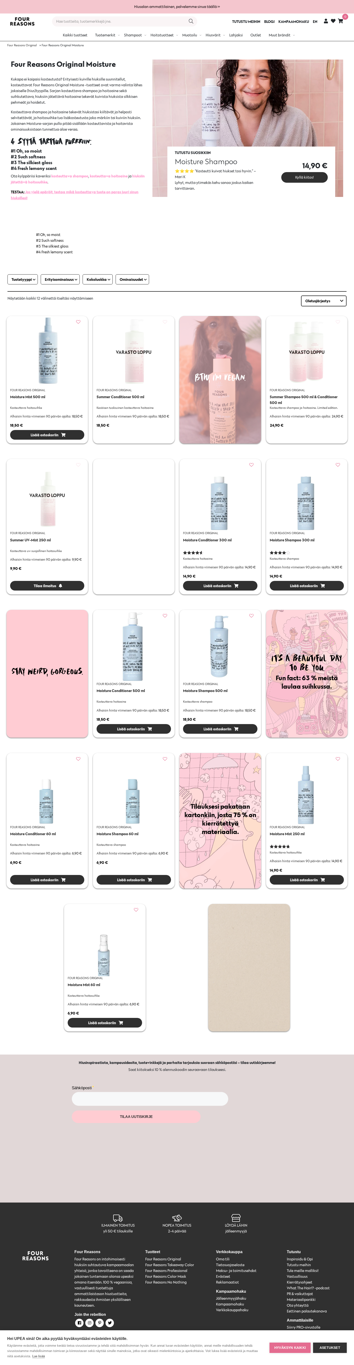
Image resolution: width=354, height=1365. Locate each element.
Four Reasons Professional (166, 1270)
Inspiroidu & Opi (300, 1259)
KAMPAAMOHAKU (293, 21)
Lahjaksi (236, 35)
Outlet (255, 35)
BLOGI (269, 21)
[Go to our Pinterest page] (99, 1324)
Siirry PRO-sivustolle (303, 1327)
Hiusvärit (213, 35)
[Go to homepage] (22, 21)
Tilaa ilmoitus (44, 585)
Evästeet (223, 1276)
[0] (340, 21)
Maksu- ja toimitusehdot (236, 1270)
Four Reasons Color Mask (165, 1276)
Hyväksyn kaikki (290, 1348)
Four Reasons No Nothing (166, 1282)
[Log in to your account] (326, 21)
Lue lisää (38, 1356)
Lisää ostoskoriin (44, 434)
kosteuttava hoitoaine (109, 176)
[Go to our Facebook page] (79, 1324)
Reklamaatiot (227, 1282)
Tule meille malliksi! (303, 1270)
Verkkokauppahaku (232, 1310)
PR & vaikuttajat (300, 1293)
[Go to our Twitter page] (109, 1324)
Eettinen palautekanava (307, 1311)
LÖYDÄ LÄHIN (236, 1225)
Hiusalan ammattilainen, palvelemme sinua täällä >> (177, 6)
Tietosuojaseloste (230, 1265)
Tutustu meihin (299, 1265)
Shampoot (133, 35)
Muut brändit (279, 35)
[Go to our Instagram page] (89, 1324)
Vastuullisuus (297, 1276)
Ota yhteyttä (297, 1305)
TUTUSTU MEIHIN (246, 21)
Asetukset (330, 1348)
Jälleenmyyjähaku (231, 1298)
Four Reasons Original (22, 45)
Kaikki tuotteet (75, 35)
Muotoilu (189, 35)
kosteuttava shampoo (69, 176)
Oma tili (222, 1259)
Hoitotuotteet (162, 35)
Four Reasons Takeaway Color (169, 1265)
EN (315, 21)
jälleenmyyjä (236, 1231)
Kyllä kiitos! (304, 177)
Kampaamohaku (230, 1304)
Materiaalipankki (301, 1299)
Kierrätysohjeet (299, 1282)
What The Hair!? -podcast (308, 1288)
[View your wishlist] (333, 22)
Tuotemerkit (105, 35)
